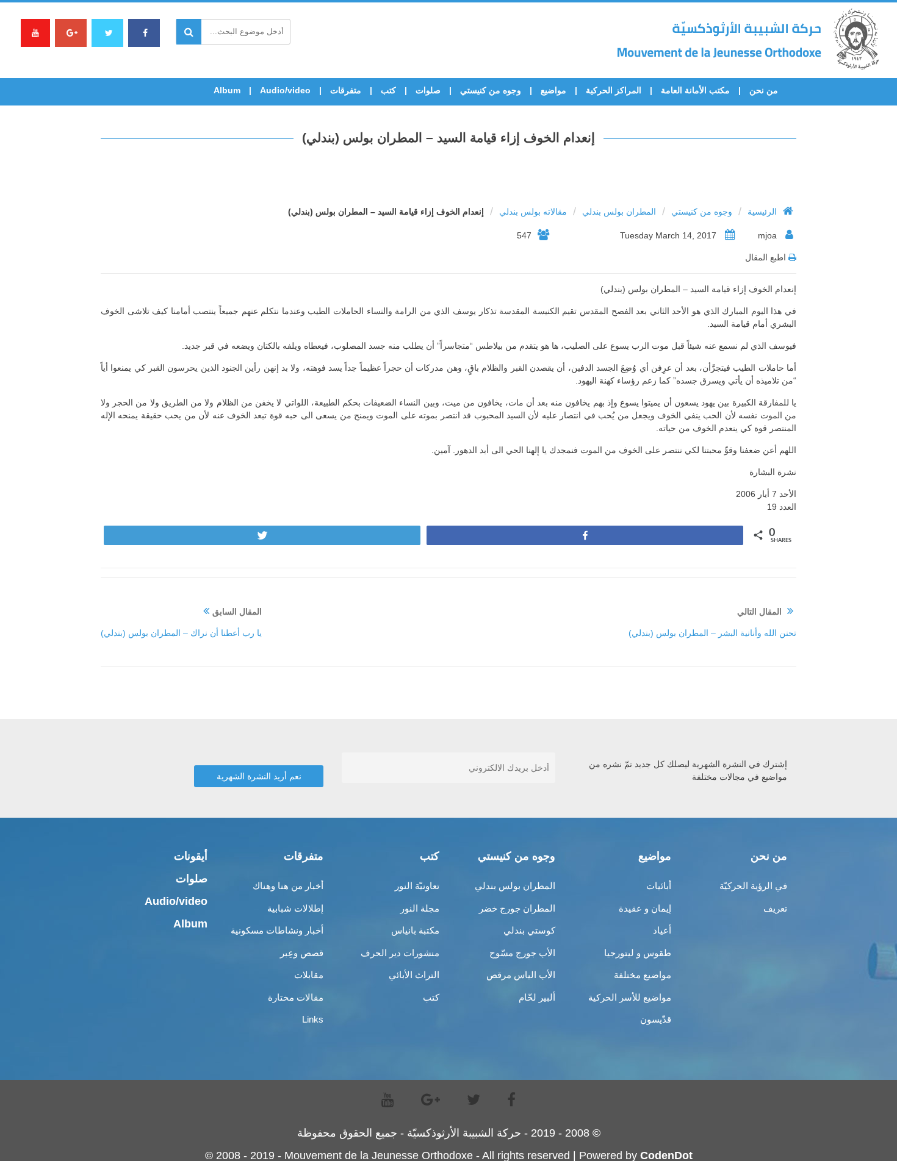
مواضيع (553, 90)
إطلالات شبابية (295, 908)
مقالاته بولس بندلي (533, 211)
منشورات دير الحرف (400, 953)
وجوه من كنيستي (490, 90)
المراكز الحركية (613, 90)
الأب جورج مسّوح (522, 953)
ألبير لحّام (537, 997)
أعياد (662, 930)
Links (312, 1019)
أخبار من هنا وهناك (288, 886)
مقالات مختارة (295, 997)
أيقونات (190, 856)
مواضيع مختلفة (642, 975)
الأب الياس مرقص (520, 975)
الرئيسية (762, 211)
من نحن (763, 90)
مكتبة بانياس (415, 930)
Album (227, 90)
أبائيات (658, 886)
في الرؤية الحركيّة (753, 886)
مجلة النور (419, 908)
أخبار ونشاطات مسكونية (277, 930)
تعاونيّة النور (417, 886)
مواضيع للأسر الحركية (629, 997)
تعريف (775, 908)
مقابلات (308, 975)
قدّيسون (655, 1019)
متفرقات (345, 90)
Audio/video (285, 90)
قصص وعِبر (301, 953)
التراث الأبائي (414, 975)
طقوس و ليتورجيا (637, 953)
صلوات (428, 90)
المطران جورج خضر (517, 908)
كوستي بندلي (529, 930)
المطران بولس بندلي (619, 211)
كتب (388, 90)
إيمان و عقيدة (645, 908)
